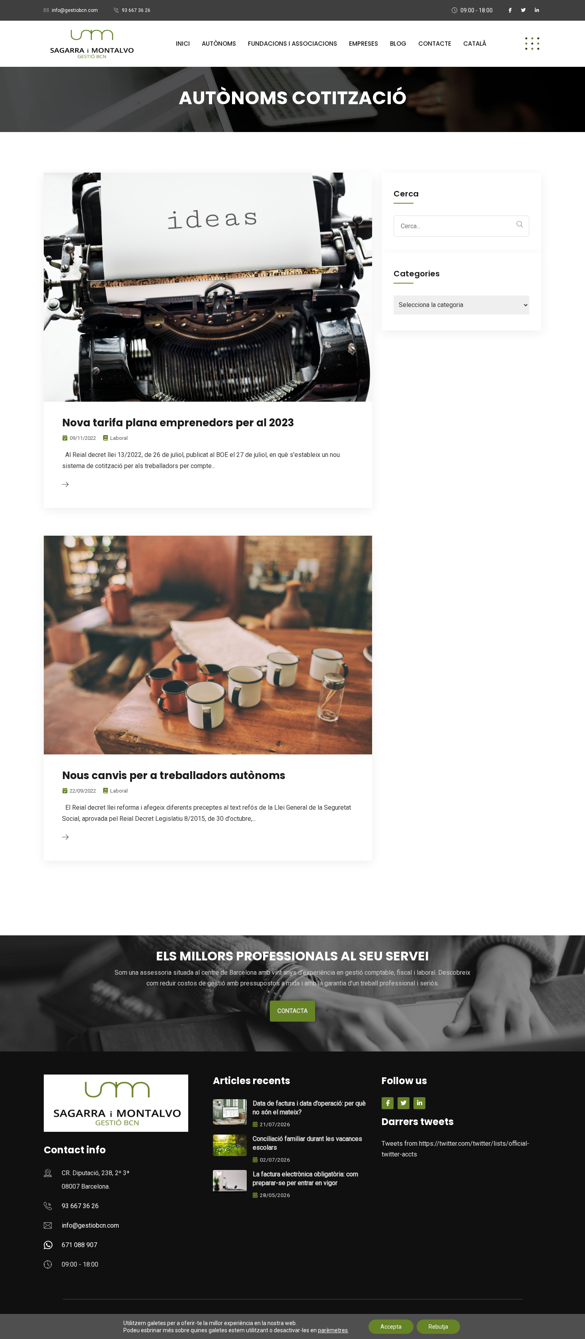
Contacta (292, 1010)
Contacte (434, 43)
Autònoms (219, 43)
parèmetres (333, 1330)
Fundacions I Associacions (292, 43)
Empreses (363, 43)
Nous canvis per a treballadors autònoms (173, 775)
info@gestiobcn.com (75, 10)
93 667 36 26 (136, 10)
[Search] (519, 224)
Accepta (391, 1326)
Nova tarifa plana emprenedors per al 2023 (178, 423)
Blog (398, 43)
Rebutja (438, 1326)
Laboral (119, 438)
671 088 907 (79, 1245)
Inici (183, 43)
